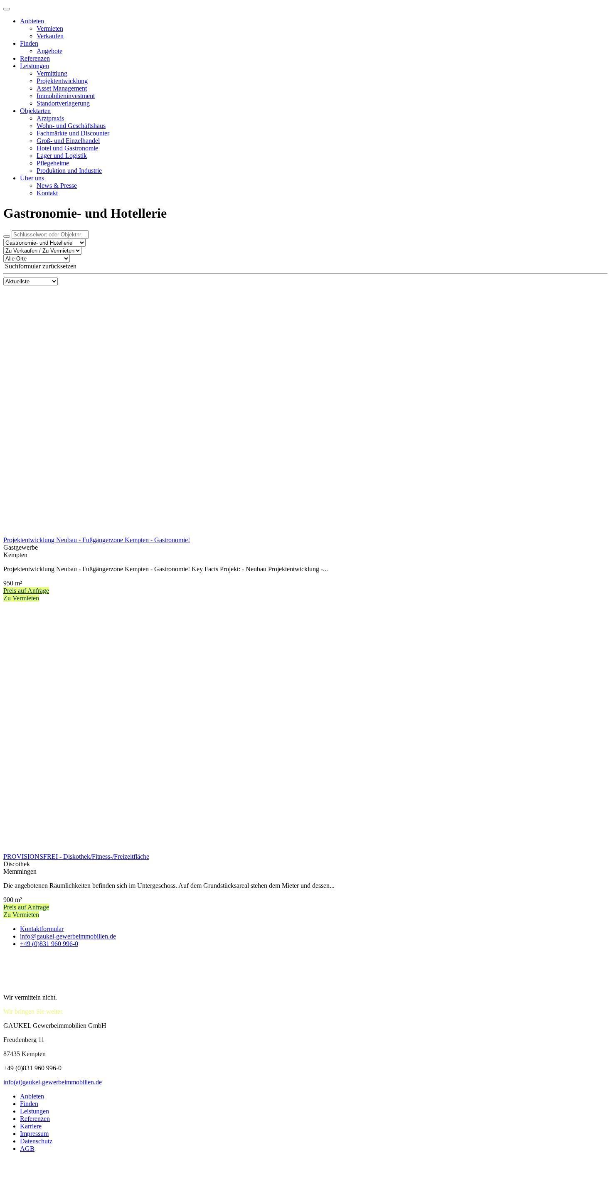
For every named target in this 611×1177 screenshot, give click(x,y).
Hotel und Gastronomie (67, 148)
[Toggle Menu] (6, 9)
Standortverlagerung (63, 103)
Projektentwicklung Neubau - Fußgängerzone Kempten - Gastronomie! (96, 539)
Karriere (31, 1126)
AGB (27, 1148)
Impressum (34, 1133)
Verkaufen (50, 35)
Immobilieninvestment (66, 95)
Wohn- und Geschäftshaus (71, 125)
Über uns (32, 178)
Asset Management (62, 88)
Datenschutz (36, 1141)
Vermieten (50, 28)
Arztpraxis (50, 118)
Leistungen (34, 65)
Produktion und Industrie (69, 170)
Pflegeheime (53, 163)
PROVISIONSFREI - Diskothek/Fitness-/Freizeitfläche (76, 856)
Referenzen (35, 58)
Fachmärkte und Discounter (73, 133)
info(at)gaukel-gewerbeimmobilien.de (52, 1082)
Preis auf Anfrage (26, 590)
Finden (29, 43)
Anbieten (32, 21)
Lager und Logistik (62, 155)
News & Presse (57, 185)
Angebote (49, 50)
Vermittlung (52, 73)
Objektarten (35, 110)
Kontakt (47, 193)
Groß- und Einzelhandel (68, 140)
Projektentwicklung (62, 80)
